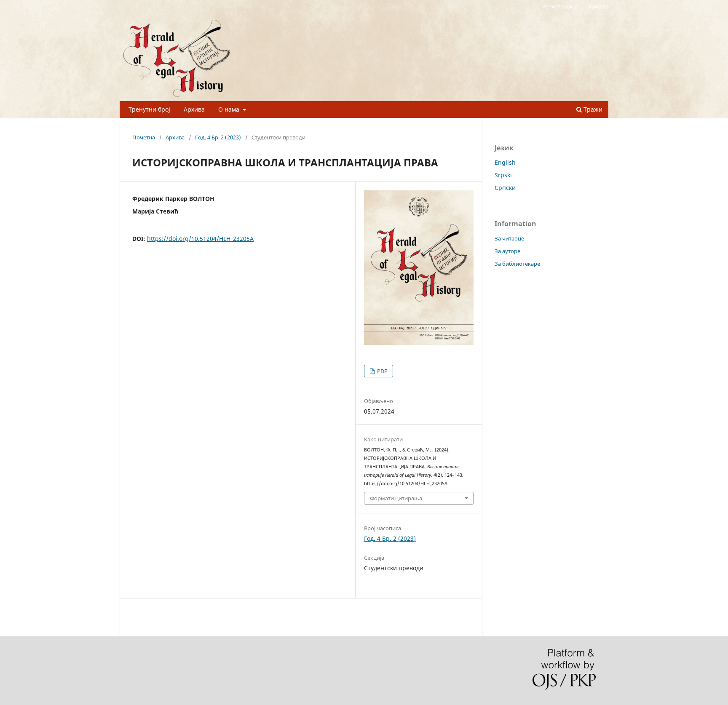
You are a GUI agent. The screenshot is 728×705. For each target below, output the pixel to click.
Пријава (597, 6)
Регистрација (560, 6)
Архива (194, 109)
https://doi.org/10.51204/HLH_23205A (200, 239)
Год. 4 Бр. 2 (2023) (218, 137)
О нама (229, 109)
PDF (381, 371)
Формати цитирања (396, 498)
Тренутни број (149, 109)
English (505, 162)
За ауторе (507, 251)
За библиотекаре (517, 263)
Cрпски (505, 188)
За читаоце (509, 238)
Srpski (503, 175)
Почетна (143, 137)
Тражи (592, 109)
